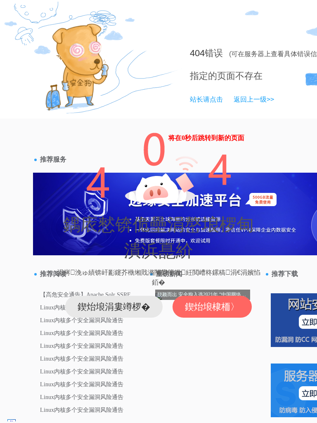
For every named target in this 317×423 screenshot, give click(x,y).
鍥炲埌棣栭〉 (212, 307)
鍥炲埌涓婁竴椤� (114, 307)
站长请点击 (206, 99)
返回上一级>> (254, 99)
